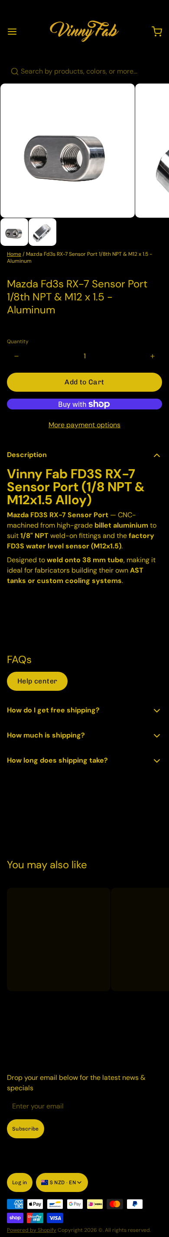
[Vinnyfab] (84, 31)
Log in (19, 1182)
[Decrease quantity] (16, 356)
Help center (37, 681)
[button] (84, 382)
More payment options (84, 424)
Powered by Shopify (31, 1230)
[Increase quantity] (152, 356)
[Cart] (153, 31)
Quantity (18, 341)
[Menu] (15, 31)
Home (14, 254)
